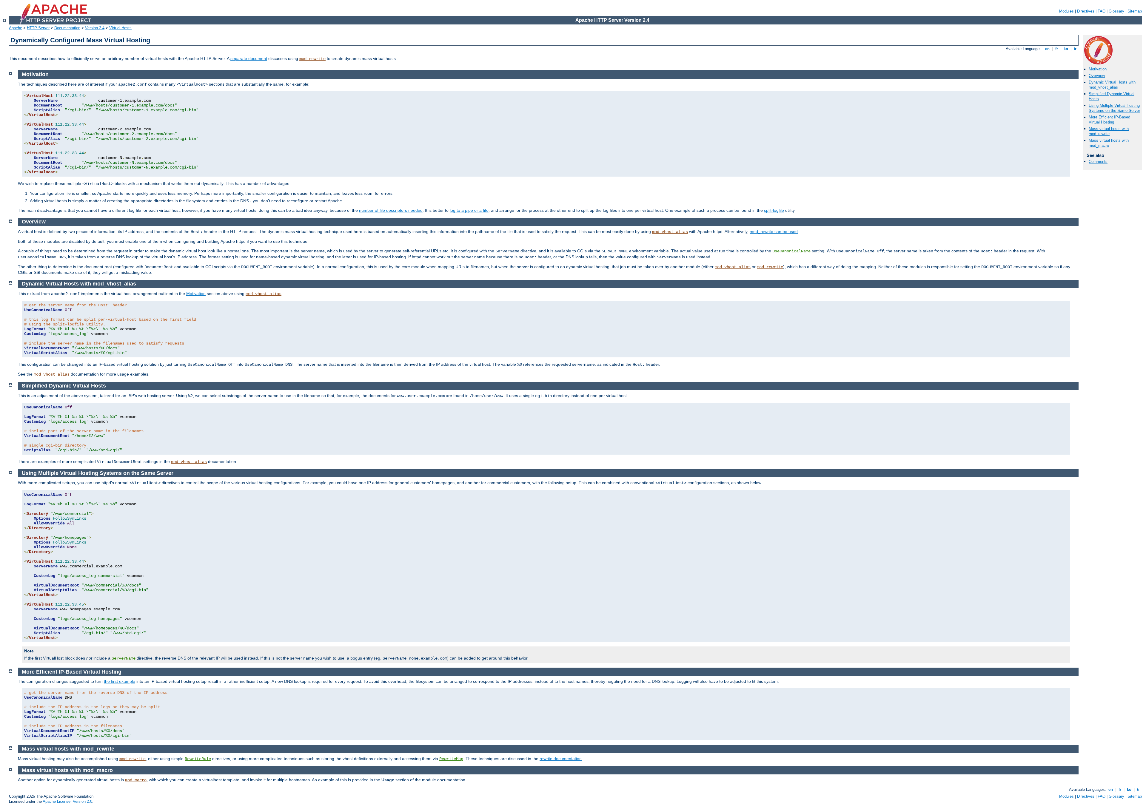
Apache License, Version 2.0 (67, 801)
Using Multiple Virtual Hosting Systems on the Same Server (1114, 108)
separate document (248, 58)
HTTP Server (38, 28)
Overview (1097, 75)
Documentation (67, 28)
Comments (1098, 161)
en (1047, 49)
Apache (15, 28)
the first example (119, 681)
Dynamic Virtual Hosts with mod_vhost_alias (1112, 84)
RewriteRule (198, 759)
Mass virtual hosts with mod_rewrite (1109, 131)
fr (1056, 49)
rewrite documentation (561, 758)
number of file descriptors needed (391, 210)
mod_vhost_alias (670, 231)
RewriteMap (451, 759)
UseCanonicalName (791, 251)
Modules (1066, 11)
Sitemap (1134, 11)
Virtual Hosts (120, 28)
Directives (1085, 11)
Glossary (1116, 11)
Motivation (1098, 69)
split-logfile (774, 210)
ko (1065, 49)
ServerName (123, 658)
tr (1075, 49)
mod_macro (136, 780)
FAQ (1101, 11)
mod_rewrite (312, 58)
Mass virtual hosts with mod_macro (1109, 143)
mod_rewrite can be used (774, 231)
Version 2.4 (94, 28)
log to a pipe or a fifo (469, 210)
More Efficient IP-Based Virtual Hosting (1109, 119)
